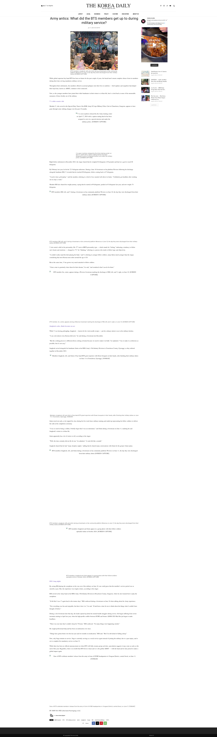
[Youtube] (170, 6)
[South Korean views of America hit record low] (145, 74)
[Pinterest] (101, 723)
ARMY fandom (57, 720)
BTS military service (71, 720)
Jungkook (83, 720)
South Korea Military (99, 720)
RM (92, 720)
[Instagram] (164, 6)
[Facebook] (161, 6)
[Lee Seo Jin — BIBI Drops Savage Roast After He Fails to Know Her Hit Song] (145, 90)
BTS (64, 720)
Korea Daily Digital (60, 715)
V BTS (107, 720)
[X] (97, 723)
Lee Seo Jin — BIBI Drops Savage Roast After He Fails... (158, 88)
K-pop (88, 720)
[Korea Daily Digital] (52, 715)
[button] (174, 6)
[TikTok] (167, 6)
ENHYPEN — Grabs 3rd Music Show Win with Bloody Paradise (159, 80)
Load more (153, 105)
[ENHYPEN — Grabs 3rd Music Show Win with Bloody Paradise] (145, 82)
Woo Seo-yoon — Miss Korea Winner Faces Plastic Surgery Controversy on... (158, 97)
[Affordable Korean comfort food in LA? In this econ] (154, 44)
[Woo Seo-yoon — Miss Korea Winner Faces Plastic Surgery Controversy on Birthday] (145, 98)
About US (151, 735)
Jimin (78, 720)
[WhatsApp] (105, 723)
